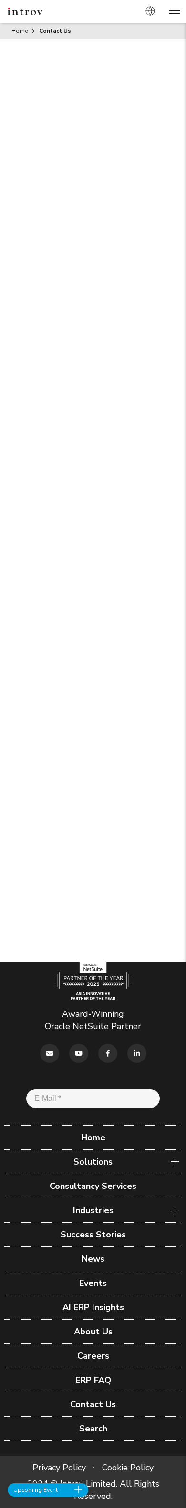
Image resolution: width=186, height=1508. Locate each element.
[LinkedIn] (136, 1053)
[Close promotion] (78, 1489)
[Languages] (150, 11)
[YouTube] (78, 1053)
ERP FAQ (93, 1380)
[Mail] (49, 1053)
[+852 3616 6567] (166, 1454)
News (93, 1259)
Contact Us (93, 1404)
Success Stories (93, 1234)
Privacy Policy (129, 799)
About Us (93, 1331)
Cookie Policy (119, 811)
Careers (93, 1356)
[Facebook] (107, 1053)
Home (19, 31)
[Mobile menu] (174, 12)
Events (93, 1283)
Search (93, 1428)
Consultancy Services (93, 1186)
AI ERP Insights (93, 1307)
